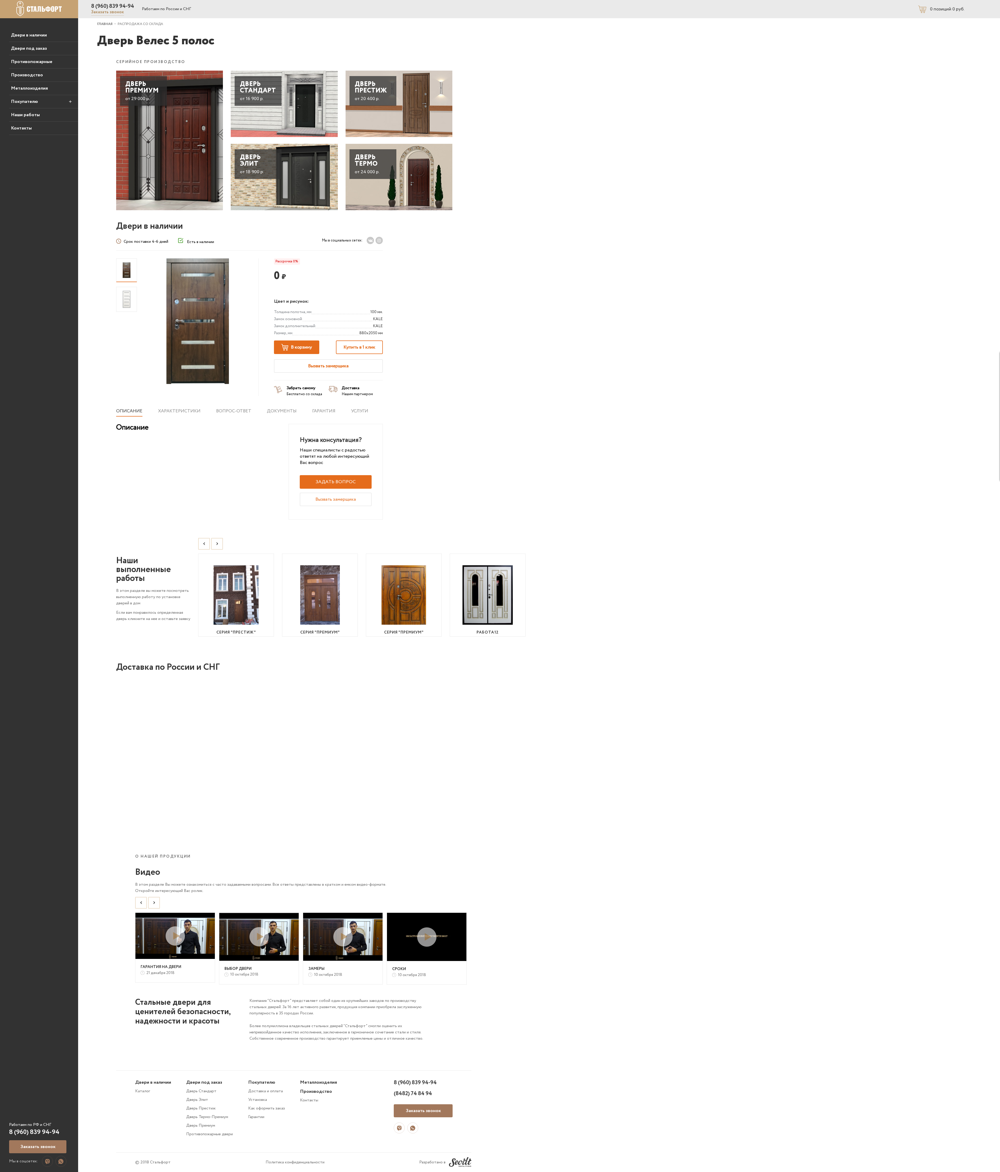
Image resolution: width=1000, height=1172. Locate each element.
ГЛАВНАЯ (105, 24)
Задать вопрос (336, 482)
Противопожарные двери (209, 1134)
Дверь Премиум (200, 1125)
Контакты (21, 128)
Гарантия (323, 411)
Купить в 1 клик (359, 347)
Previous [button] (204, 544)
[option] (236, 595)
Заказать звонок (107, 12)
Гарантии (256, 1117)
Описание (129, 411)
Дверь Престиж (201, 1108)
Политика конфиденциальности (295, 1162)
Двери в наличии (29, 35)
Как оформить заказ (266, 1108)
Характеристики (179, 411)
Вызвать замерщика (328, 366)
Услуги (359, 411)
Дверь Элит (197, 1100)
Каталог (142, 1091)
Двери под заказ (29, 48)
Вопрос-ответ (233, 411)
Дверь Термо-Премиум (207, 1117)
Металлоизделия (29, 88)
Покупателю (24, 101)
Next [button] (217, 544)
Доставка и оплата (265, 1091)
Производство (27, 75)
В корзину (301, 347)
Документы (282, 411)
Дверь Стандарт (201, 1091)
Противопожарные (31, 61)
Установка (257, 1100)
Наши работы (25, 114)
